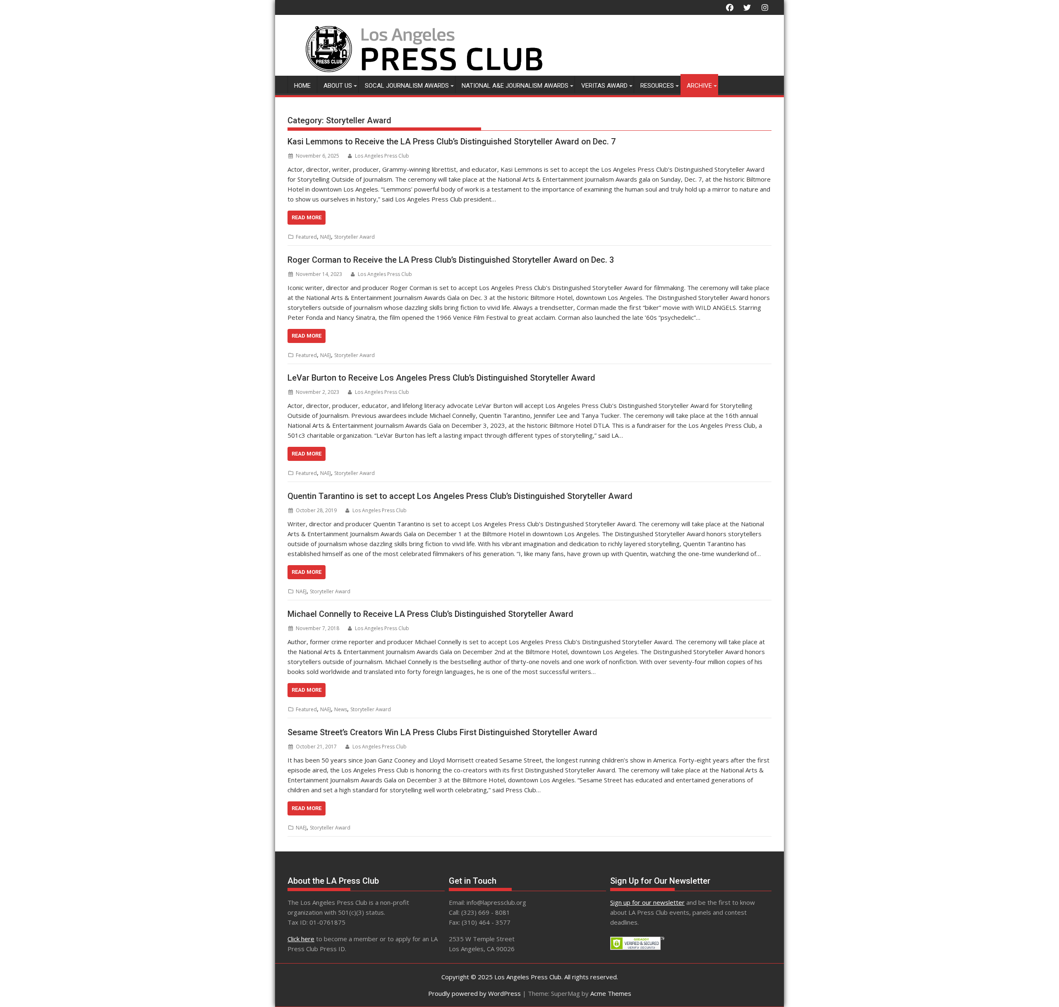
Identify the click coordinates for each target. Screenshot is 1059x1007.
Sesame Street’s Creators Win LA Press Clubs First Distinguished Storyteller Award (442, 732)
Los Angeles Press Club (382, 155)
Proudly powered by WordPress (474, 993)
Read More (306, 217)
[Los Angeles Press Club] (529, 71)
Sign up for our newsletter (647, 902)
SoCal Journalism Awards (407, 85)
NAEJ (325, 236)
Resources (657, 85)
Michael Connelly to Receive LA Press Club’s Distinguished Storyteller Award (430, 614)
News (340, 709)
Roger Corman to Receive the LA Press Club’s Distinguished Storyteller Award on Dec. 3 (451, 260)
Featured (306, 236)
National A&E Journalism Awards (515, 85)
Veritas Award (604, 85)
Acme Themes (610, 993)
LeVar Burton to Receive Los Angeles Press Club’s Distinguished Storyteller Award (441, 378)
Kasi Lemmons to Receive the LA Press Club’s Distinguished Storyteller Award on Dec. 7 (452, 141)
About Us (337, 85)
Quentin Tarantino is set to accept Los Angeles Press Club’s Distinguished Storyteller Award (460, 496)
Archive (699, 85)
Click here (301, 939)
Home (302, 85)
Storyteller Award (354, 236)
